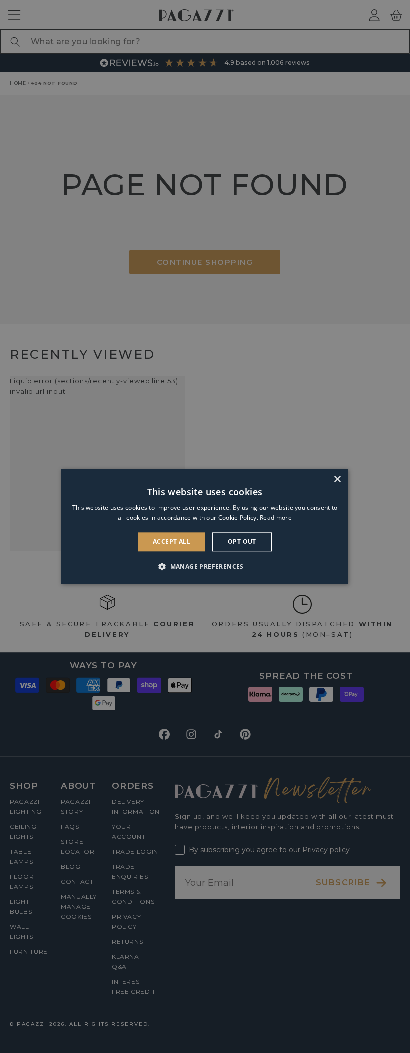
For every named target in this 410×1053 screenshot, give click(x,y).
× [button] (337, 479)
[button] (205, 567)
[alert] (205, 526)
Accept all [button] (171, 541)
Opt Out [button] (242, 541)
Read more (276, 518)
